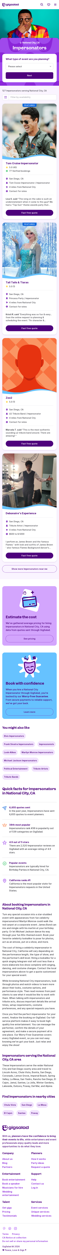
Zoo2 (9, 397)
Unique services (40, 1211)
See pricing (29, 638)
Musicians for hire (12, 1187)
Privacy (16, 1234)
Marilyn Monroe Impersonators (37, 752)
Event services (39, 1207)
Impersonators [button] (29, 47)
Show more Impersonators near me (29, 569)
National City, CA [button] (31, 42)
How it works (38, 1159)
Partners (7, 1167)
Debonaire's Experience (21, 513)
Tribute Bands (11, 777)
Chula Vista (10, 1105)
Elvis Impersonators (14, 736)
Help (33, 1179)
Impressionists (46, 744)
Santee (21, 1113)
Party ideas (37, 1163)
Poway (34, 1113)
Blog (4, 1163)
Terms (5, 1234)
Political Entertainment (15, 768)
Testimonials (9, 1215)
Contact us (37, 1183)
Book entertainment (13, 1179)
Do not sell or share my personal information (25, 1241)
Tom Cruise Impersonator (22, 163)
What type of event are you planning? (27, 59)
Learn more (29, 712)
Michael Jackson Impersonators (20, 760)
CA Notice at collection (14, 1237)
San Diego (27, 1105)
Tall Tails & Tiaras (17, 282)
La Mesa (42, 1105)
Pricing (6, 1211)
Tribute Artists (40, 768)
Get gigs (7, 1207)
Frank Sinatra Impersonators (18, 744)
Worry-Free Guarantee (35, 696)
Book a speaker (11, 1183)
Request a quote (40, 1167)
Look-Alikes (10, 752)
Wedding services (41, 1215)
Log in (34, 1187)
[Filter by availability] (33, 97)
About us (7, 1159)
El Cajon (8, 1113)
